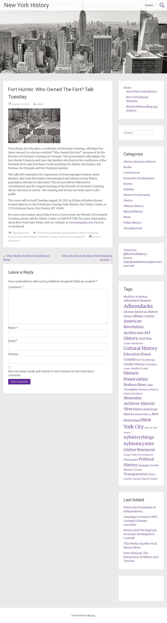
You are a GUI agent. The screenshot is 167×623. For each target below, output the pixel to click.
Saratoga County (148, 465)
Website (13, 354)
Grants (127, 368)
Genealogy (151, 364)
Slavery (128, 469)
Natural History (133, 211)
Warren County (150, 478)
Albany (128, 316)
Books (128, 167)
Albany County (143, 316)
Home (149, 5)
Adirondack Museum (137, 300)
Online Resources (139, 449)
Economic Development (139, 178)
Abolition (129, 296)
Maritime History (148, 389)
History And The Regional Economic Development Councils (140, 534)
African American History (140, 161)
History (128, 200)
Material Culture (133, 393)
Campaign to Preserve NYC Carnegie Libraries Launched (141, 520)
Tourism (137, 469)
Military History (134, 206)
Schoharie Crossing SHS (71, 236)
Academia (141, 296)
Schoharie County (47, 236)
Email (13, 341)
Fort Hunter (43, 232)
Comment (15, 287)
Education (132, 354)
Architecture (134, 333)
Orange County (130, 454)
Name (13, 327)
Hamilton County (139, 368)
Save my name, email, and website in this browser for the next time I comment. (51, 373)
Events (128, 183)
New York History (26, 5)
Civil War (145, 339)
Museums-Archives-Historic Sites (139, 403)
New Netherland (27, 236)
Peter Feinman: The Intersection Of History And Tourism (141, 556)
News (127, 217)
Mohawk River (70, 232)
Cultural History (140, 348)
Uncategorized (20, 232)
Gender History (134, 364)
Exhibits (129, 189)
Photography (131, 459)
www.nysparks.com (80, 222)
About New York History (141, 91)
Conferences (132, 172)
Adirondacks (138, 306)
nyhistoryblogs (139, 437)
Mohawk (56, 232)
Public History (132, 222)
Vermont (137, 479)
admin (40, 104)
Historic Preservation (137, 194)
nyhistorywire (139, 443)
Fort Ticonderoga (145, 359)
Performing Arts (145, 454)
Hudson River (135, 384)
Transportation (136, 474)
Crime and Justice (133, 343)
